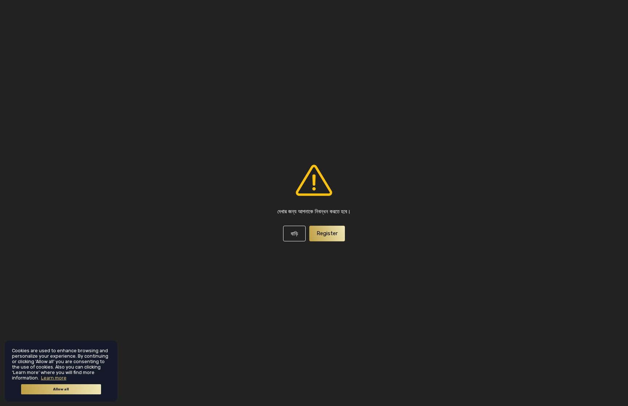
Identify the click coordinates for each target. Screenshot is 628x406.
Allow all (61, 389)
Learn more (54, 378)
